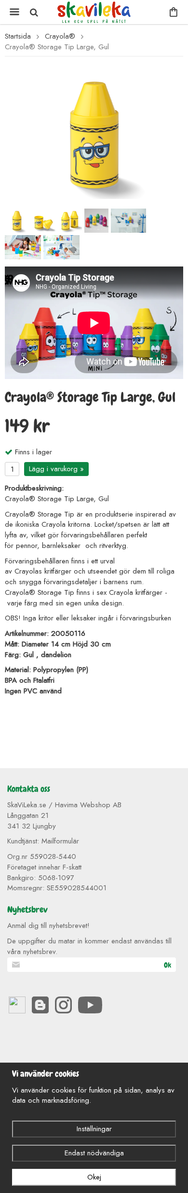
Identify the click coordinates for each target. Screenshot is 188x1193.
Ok (167, 965)
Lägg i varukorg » (56, 468)
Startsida (18, 36)
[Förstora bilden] (94, 132)
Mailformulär (60, 841)
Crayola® (60, 36)
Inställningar (94, 1128)
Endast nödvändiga (94, 1153)
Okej (94, 1177)
